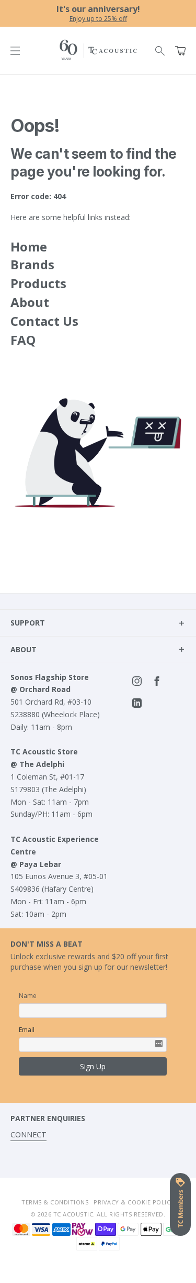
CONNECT (28, 1134)
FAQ (23, 339)
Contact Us (44, 321)
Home (28, 246)
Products (38, 283)
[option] (98, 13)
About (29, 302)
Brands (32, 264)
